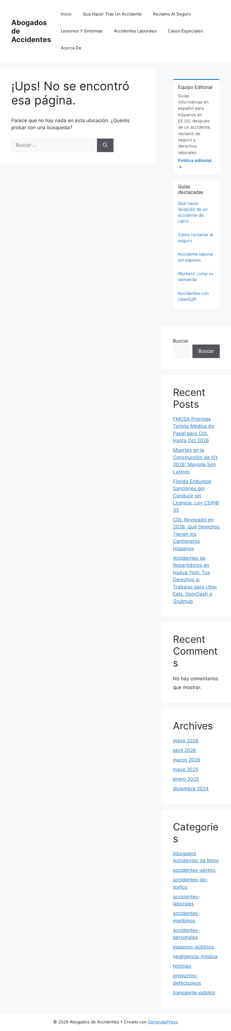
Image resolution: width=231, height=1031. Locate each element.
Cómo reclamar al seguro (195, 237)
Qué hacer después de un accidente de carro (193, 212)
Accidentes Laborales (135, 31)
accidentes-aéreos (194, 870)
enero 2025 (186, 779)
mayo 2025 (185, 769)
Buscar (180, 341)
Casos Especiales (185, 31)
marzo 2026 (186, 760)
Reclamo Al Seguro (172, 14)
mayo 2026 (186, 740)
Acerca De (71, 48)
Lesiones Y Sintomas (82, 31)
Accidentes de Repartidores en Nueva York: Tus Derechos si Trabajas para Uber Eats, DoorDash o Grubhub (195, 579)
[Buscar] (105, 145)
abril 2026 (184, 750)
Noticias (182, 966)
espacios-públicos (193, 947)
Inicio (66, 14)
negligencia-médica (195, 956)
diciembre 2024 (191, 788)
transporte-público (194, 992)
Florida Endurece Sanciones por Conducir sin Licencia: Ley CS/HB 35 (196, 496)
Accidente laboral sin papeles (195, 257)
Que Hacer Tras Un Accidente (112, 14)
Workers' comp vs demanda (195, 276)
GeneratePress (163, 1022)
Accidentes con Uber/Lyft (193, 296)
